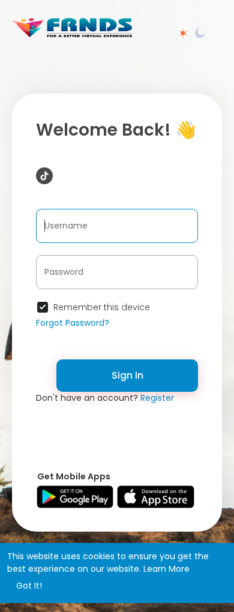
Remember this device (101, 307)
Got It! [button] (29, 586)
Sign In (127, 375)
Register (157, 398)
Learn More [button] (166, 569)
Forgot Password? (72, 323)
